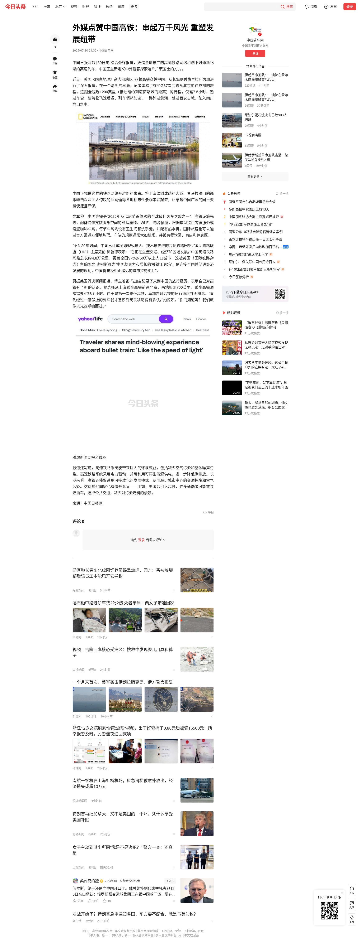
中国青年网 (106, 50)
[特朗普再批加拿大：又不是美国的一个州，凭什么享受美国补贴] (197, 823)
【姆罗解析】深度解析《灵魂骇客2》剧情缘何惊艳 (266, 324)
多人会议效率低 (143, 935)
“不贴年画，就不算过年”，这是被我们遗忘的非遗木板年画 (266, 385)
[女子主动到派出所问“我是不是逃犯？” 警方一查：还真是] (197, 857)
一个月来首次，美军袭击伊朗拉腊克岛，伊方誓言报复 (122, 682)
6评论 (92, 670)
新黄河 (76, 716)
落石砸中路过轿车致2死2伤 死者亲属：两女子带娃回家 (123, 603)
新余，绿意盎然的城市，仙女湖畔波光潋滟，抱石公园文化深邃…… (266, 405)
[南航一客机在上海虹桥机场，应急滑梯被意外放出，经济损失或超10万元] (197, 790)
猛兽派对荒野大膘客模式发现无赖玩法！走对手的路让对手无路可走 (266, 344)
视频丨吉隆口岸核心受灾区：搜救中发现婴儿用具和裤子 (122, 652)
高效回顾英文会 (102, 931)
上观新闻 (78, 867)
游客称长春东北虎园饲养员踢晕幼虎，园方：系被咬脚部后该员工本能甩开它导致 (122, 573)
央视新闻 (78, 670)
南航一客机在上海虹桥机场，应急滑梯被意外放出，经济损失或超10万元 (122, 783)
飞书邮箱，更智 (170, 931)
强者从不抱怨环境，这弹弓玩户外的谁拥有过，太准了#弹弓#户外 (266, 364)
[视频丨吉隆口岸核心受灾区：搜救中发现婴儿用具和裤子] (197, 659)
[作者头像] (255, 29)
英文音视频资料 (125, 931)
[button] (35, 7)
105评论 (90, 716)
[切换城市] (64, 6)
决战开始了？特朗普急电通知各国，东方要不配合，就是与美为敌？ (135, 914)
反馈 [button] (351, 907)
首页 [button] (351, 893)
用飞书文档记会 (188, 935)
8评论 (92, 590)
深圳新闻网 (79, 801)
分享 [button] (54, 91)
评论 (95, 901)
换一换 (284, 193)
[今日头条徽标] (15, 7)
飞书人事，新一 (97, 935)
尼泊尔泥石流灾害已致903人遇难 (266, 117)
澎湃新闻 (78, 834)
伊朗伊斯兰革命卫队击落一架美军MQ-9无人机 (266, 157)
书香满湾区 (253, 135)
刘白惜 (76, 921)
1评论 (89, 637)
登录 (349, 6)
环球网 (76, 768)
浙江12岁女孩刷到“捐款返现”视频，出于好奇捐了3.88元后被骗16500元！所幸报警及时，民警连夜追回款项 (142, 731)
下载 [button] (351, 918)
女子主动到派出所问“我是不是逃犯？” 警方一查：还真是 (122, 850)
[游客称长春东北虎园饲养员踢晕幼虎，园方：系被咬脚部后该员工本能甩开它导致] (197, 580)
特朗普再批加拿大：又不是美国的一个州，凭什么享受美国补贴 (122, 817)
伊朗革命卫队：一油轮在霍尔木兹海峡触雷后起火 (266, 77)
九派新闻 (78, 590)
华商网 (76, 637)
